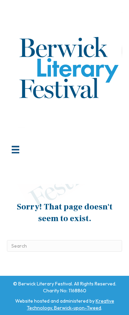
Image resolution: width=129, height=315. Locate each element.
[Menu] (15, 149)
